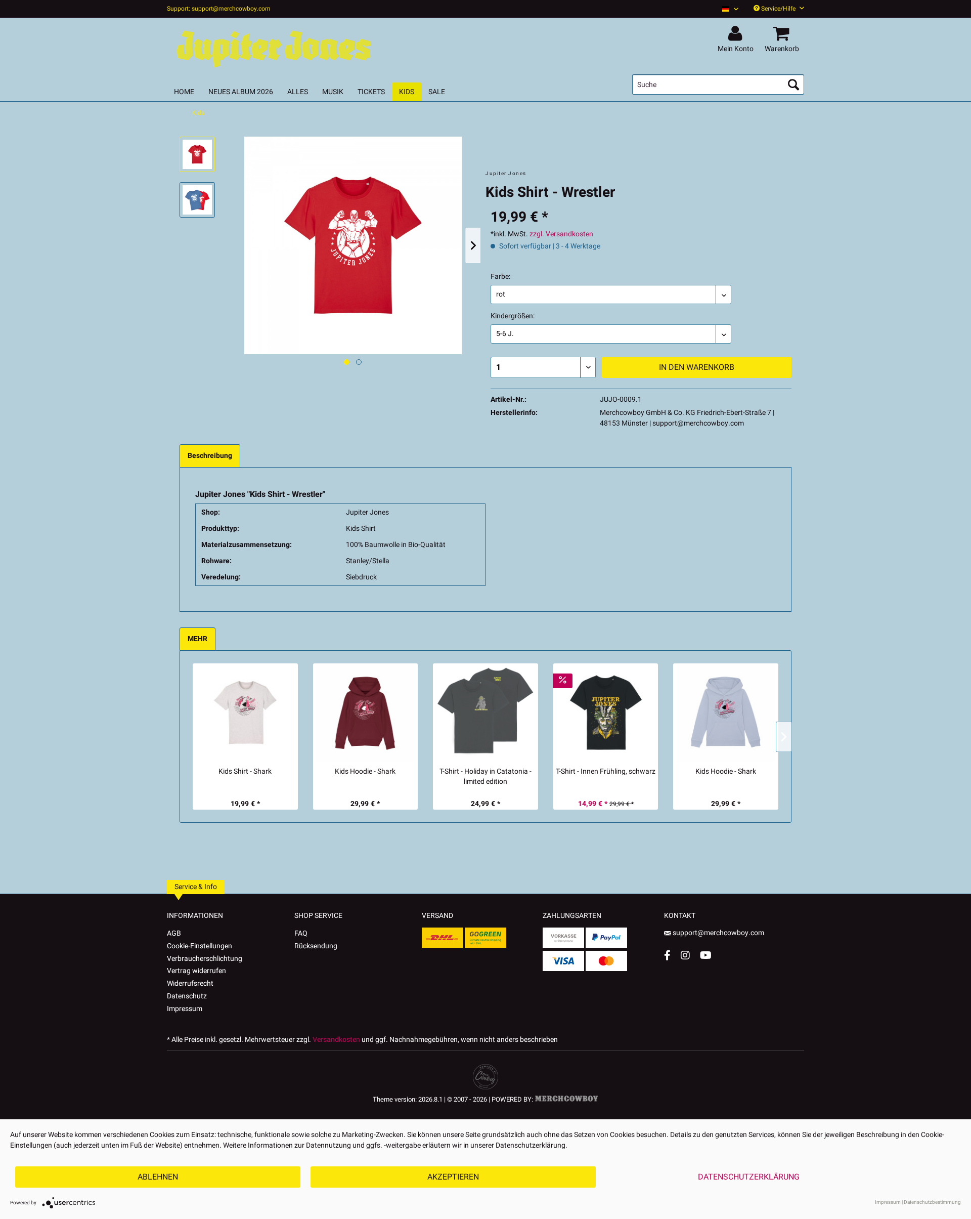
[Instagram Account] (685, 955)
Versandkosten (336, 1039)
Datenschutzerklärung (749, 1177)
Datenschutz (187, 996)
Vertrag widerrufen (196, 970)
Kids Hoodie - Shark (365, 772)
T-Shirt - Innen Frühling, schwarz (605, 772)
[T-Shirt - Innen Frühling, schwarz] (605, 712)
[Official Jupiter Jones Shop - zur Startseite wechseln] (273, 46)
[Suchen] (793, 84)
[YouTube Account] (706, 955)
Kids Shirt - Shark (245, 772)
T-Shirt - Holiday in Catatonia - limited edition (485, 777)
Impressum (184, 1008)
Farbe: (500, 276)
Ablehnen (158, 1177)
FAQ (300, 933)
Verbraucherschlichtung (204, 958)
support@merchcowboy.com (718, 933)
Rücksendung (315, 946)
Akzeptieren (453, 1177)
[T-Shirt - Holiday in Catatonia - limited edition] (485, 712)
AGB (174, 933)
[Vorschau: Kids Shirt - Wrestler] (197, 154)
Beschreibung (210, 455)
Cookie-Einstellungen (199, 946)
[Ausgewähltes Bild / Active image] (346, 362)
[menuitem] (726, 9)
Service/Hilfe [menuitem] (778, 8)
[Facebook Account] (667, 955)
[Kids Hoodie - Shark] (365, 712)
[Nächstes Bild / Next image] (359, 362)
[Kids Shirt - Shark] (245, 712)
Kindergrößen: (513, 316)
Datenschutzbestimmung (932, 1202)
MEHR (197, 639)
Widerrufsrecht (190, 983)
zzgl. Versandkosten (561, 234)
